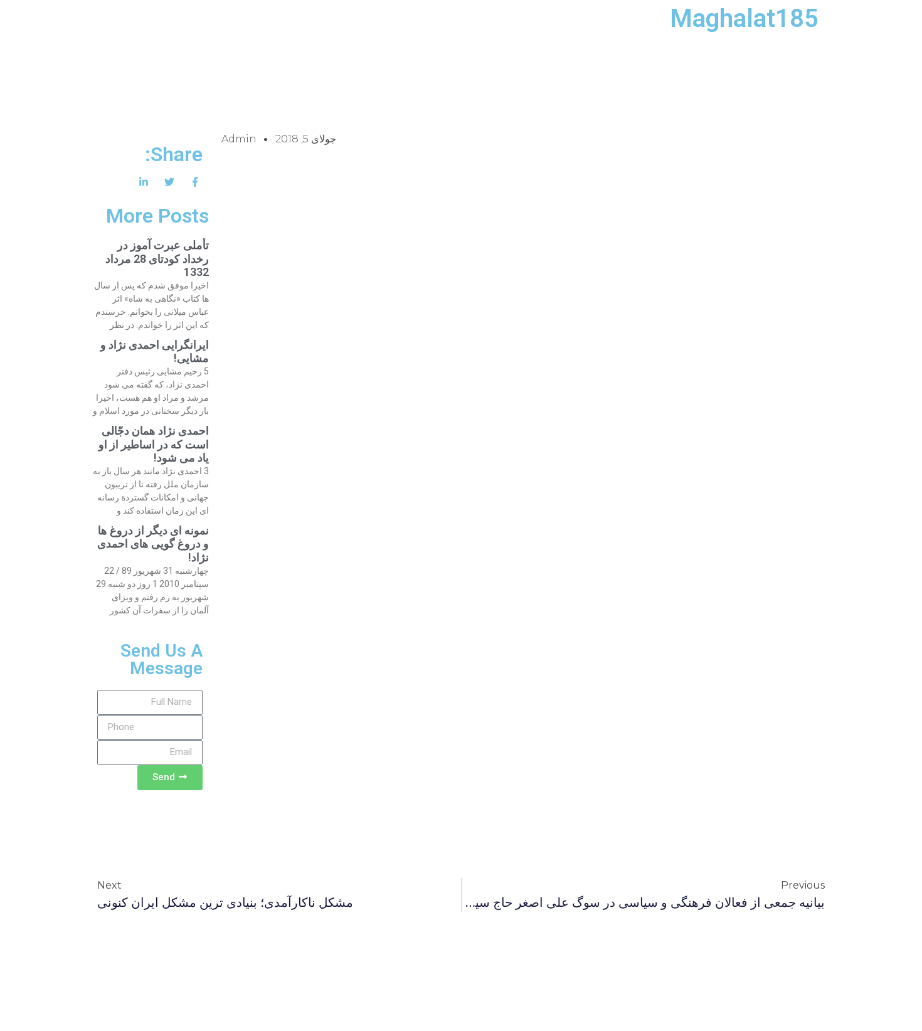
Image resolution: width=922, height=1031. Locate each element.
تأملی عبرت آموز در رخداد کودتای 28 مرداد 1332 (157, 258)
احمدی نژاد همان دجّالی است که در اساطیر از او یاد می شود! (153, 444)
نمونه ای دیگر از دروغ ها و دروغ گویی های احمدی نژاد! (153, 544)
